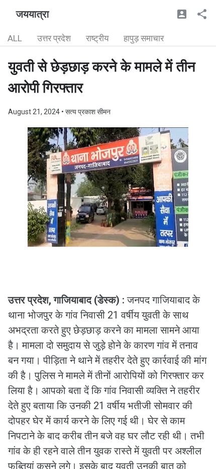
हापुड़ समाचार (144, 38)
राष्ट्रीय (97, 38)
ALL (15, 38)
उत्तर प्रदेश (54, 38)
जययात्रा (32, 14)
